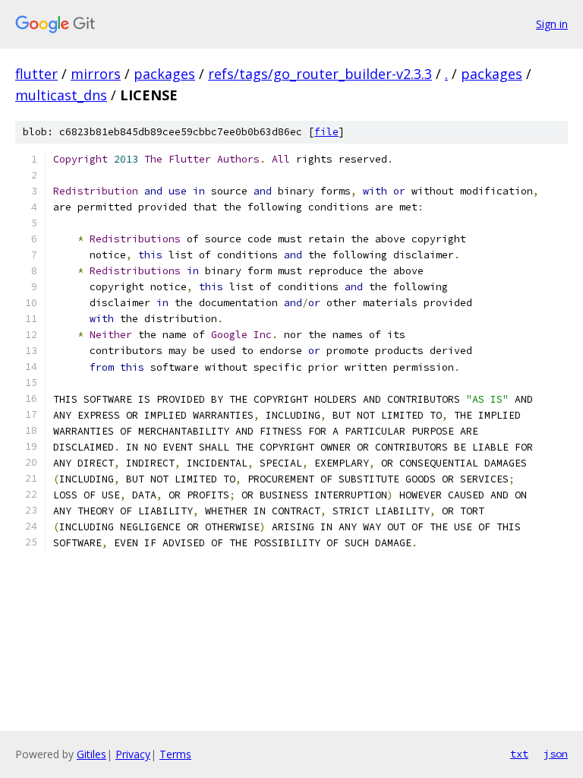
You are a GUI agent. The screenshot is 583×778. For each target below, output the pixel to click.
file (326, 131)
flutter (36, 74)
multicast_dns (61, 95)
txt (519, 754)
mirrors (96, 74)
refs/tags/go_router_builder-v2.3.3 (320, 74)
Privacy (132, 754)
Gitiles (91, 754)
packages (164, 74)
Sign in (552, 24)
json (556, 754)
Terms (175, 754)
